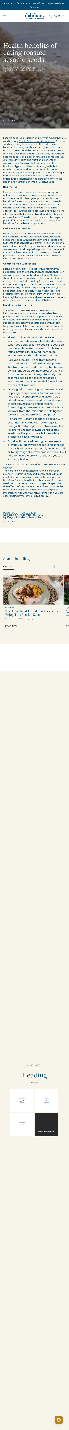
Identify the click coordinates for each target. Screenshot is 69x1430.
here (57, 3)
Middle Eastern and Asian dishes (37, 141)
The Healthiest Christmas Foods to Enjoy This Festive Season (31, 613)
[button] (50, 16)
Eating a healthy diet (15, 268)
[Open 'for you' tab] (59, 1420)
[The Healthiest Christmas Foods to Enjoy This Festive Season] (33, 590)
